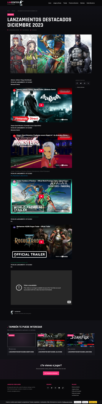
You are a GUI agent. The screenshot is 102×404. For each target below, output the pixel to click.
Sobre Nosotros (91, 3)
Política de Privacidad (76, 391)
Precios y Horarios (73, 3)
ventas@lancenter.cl (15, 391)
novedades (10, 14)
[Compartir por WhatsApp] (84, 83)
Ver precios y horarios (51, 373)
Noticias (82, 3)
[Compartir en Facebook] (77, 83)
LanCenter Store (75, 395)
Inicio (49, 3)
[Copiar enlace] (88, 83)
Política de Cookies (76, 393)
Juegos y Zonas (57, 3)
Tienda (65, 3)
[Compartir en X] (80, 83)
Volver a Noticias (80, 87)
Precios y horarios (76, 387)
